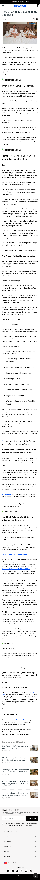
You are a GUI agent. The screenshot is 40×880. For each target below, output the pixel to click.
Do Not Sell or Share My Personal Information (20, 878)
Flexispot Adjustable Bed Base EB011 (16, 554)
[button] (20, 831)
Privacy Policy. (27, 825)
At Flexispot (6, 494)
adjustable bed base (22, 720)
